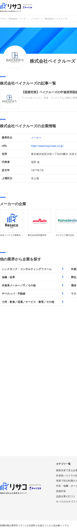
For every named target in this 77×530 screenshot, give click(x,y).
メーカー (35, 18)
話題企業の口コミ (66, 496)
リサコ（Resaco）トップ (13, 18)
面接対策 (61, 491)
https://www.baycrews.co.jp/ (47, 146)
